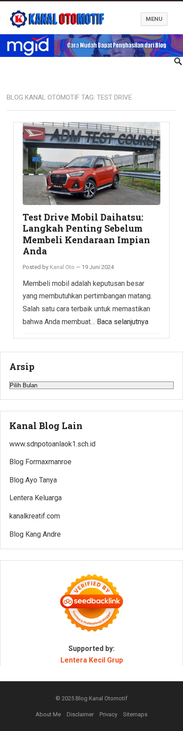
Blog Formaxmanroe (40, 462)
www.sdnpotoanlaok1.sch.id (52, 444)
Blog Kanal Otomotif (101, 698)
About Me (48, 714)
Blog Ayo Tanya (33, 480)
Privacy (108, 714)
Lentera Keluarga (35, 498)
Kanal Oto (62, 267)
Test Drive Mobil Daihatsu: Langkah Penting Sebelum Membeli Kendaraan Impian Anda (86, 234)
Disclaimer (80, 714)
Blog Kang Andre (35, 534)
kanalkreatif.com (34, 516)
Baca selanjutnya (122, 321)
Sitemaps (135, 714)
